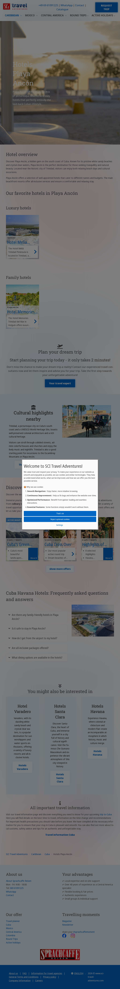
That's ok (60, 513)
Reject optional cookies (60, 519)
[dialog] (60, 494)
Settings (59, 525)
